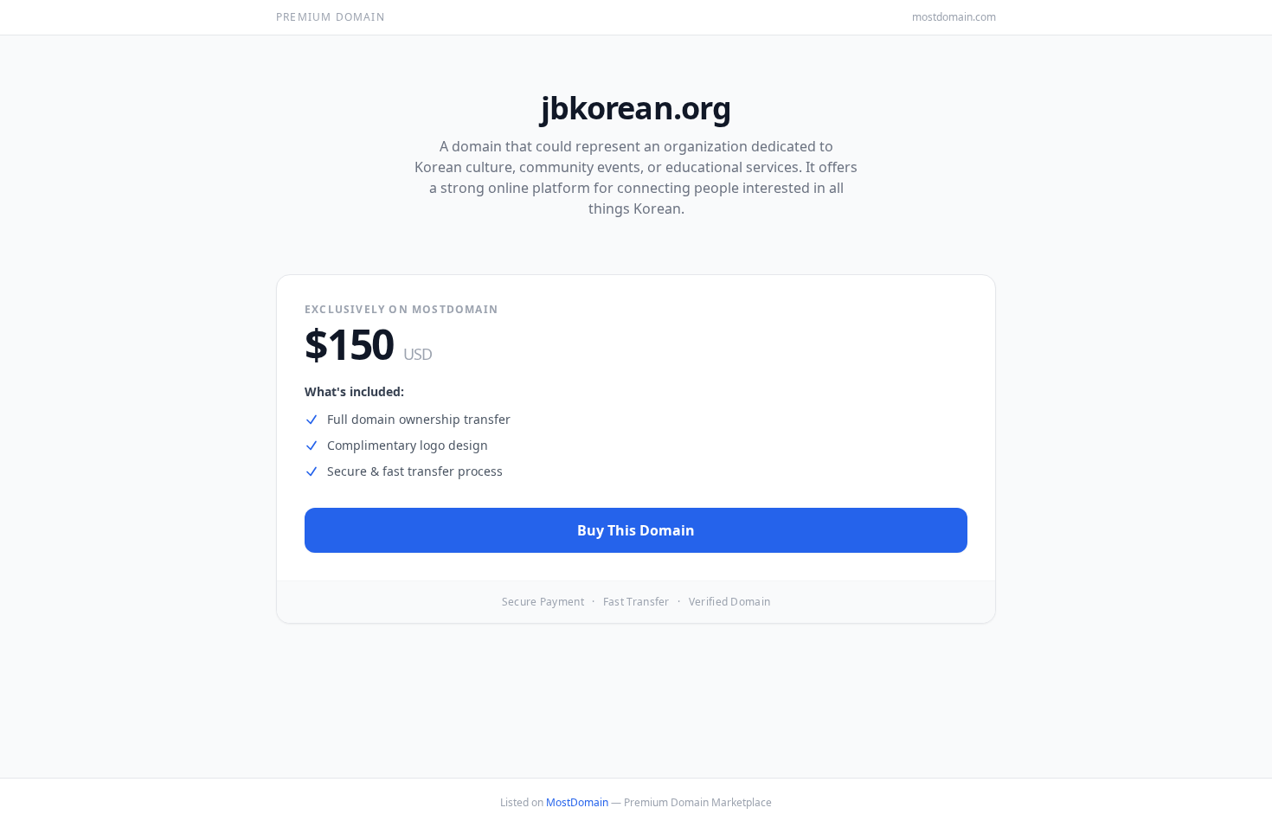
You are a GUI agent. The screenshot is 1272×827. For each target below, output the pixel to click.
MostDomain (577, 802)
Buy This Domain (636, 530)
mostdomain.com (954, 17)
